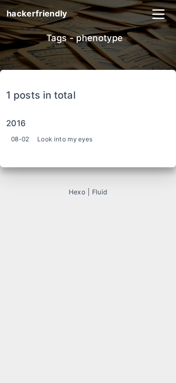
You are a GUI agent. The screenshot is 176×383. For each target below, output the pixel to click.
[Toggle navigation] (158, 13)
